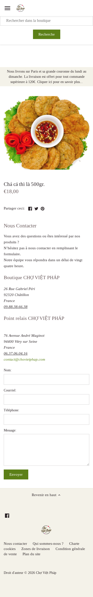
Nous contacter (15, 544)
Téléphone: (11, 410)
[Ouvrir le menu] (7, 8)
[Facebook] (7, 515)
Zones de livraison (35, 549)
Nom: (8, 370)
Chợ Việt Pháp (46, 573)
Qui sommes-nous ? (48, 544)
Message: (10, 430)
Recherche (46, 34)
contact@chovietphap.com (24, 359)
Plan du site (31, 554)
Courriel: (10, 390)
